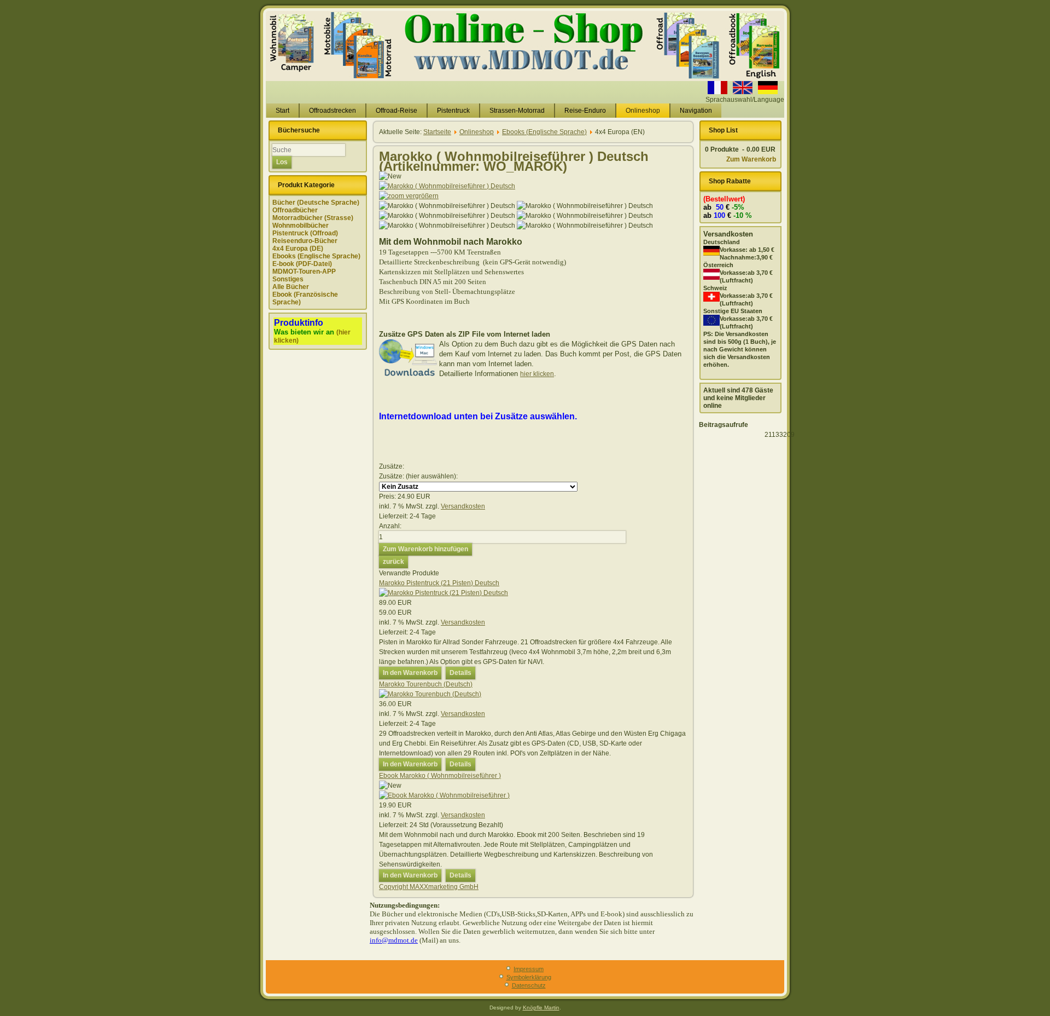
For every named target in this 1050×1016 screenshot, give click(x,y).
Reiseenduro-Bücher (304, 241)
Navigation (696, 110)
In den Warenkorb (410, 673)
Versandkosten (463, 506)
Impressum (529, 969)
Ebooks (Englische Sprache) (316, 256)
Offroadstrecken (332, 110)
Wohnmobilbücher (300, 225)
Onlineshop (643, 110)
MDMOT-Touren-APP (304, 271)
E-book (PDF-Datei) (302, 264)
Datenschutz (529, 985)
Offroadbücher (295, 210)
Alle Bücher (290, 287)
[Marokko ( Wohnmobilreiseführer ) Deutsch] (447, 206)
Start (282, 110)
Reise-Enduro (585, 110)
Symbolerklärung (528, 977)
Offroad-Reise (396, 110)
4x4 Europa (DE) (297, 248)
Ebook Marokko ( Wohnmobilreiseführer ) (440, 776)
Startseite (437, 132)
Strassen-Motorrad (517, 110)
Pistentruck (453, 110)
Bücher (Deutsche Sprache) (315, 202)
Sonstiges (288, 279)
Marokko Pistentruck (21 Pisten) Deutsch (439, 583)
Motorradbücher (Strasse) (312, 218)
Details (460, 673)
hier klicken (537, 374)
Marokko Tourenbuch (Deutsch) (425, 684)
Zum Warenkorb (751, 159)
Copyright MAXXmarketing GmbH (429, 887)
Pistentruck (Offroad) (305, 233)
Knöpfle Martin (541, 1008)
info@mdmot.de (394, 940)
